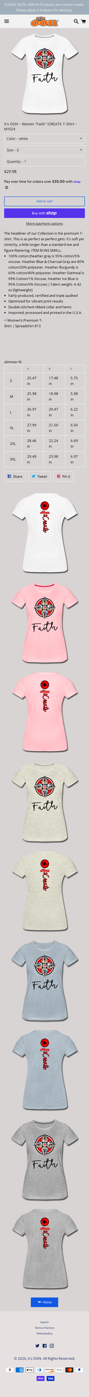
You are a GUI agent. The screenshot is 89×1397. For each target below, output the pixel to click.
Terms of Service (44, 1327)
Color (11, 138)
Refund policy (45, 1333)
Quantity (14, 161)
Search (44, 1322)
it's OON (34, 1358)
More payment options (44, 223)
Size (10, 150)
